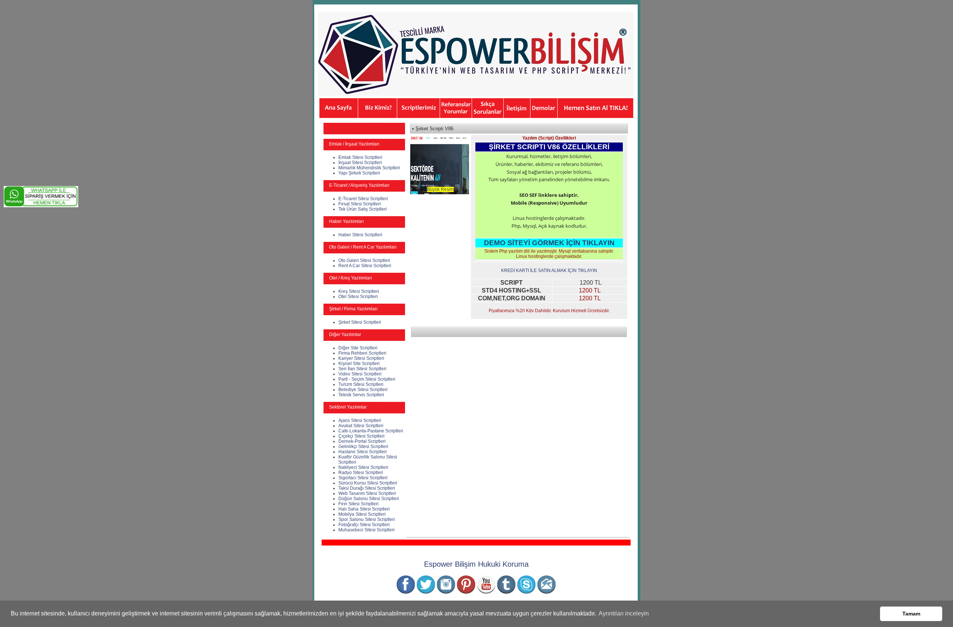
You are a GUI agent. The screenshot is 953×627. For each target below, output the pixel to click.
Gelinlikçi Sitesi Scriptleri (363, 446)
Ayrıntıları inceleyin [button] (624, 613)
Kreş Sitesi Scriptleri (358, 291)
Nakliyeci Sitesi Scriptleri (363, 467)
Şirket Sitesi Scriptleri (359, 322)
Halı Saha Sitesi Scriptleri (364, 509)
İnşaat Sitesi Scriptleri (360, 162)
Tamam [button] (911, 614)
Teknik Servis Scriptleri (361, 394)
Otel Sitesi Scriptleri (358, 296)
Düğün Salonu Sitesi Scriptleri (368, 498)
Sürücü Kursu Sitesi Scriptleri (367, 483)
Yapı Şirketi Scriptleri (359, 173)
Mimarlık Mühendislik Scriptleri (369, 167)
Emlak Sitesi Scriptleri (360, 157)
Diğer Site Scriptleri (357, 348)
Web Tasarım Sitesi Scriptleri (367, 493)
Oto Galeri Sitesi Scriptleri (364, 260)
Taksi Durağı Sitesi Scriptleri (366, 488)
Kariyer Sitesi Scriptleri (361, 358)
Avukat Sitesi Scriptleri (360, 425)
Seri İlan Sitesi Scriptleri (362, 368)
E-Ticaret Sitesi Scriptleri (363, 198)
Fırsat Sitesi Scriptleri (359, 204)
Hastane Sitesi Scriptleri (362, 451)
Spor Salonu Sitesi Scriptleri (366, 519)
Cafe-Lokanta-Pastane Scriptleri (370, 431)
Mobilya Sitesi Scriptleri (362, 514)
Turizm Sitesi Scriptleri (360, 384)
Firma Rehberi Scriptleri (362, 353)
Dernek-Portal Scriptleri (362, 441)
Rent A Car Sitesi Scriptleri (364, 265)
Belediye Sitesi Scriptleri (363, 389)
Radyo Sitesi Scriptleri (360, 472)
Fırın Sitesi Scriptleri (358, 503)
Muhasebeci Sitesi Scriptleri (366, 529)
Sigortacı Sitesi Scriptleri (363, 477)
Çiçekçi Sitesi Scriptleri (361, 436)
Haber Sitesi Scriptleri (360, 234)
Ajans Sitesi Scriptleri (359, 420)
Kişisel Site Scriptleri (359, 363)
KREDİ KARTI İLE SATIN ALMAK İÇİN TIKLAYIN (549, 270)
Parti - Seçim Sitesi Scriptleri (366, 379)
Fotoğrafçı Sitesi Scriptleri (364, 524)
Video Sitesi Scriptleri (360, 374)
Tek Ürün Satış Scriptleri (362, 209)
